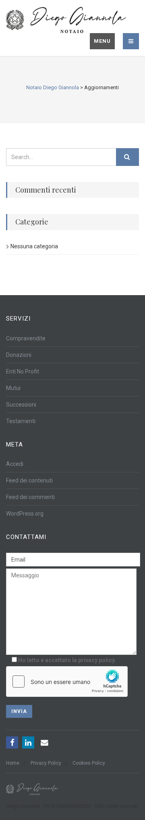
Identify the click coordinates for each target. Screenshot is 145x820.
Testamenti (20, 421)
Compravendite (26, 338)
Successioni (21, 404)
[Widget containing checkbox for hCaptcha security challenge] (67, 681)
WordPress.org (25, 513)
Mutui (13, 388)
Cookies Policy (88, 763)
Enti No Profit (22, 371)
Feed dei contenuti (29, 480)
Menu (102, 41)
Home (12, 763)
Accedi (14, 464)
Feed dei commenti (30, 497)
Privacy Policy (46, 763)
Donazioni (18, 355)
